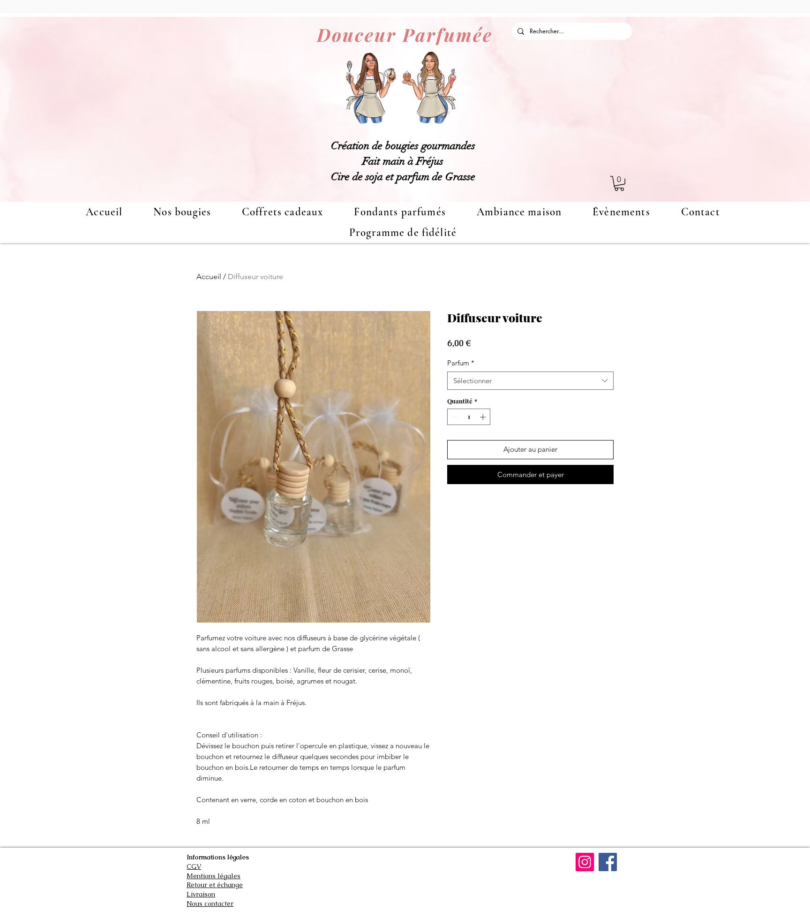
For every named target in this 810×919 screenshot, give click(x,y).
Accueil (208, 276)
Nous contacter (210, 903)
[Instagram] (585, 862)
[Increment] (483, 417)
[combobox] (530, 381)
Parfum (460, 362)
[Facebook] (608, 862)
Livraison (201, 894)
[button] (619, 183)
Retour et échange (215, 885)
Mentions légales (213, 876)
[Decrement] (454, 417)
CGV (194, 866)
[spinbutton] (469, 417)
